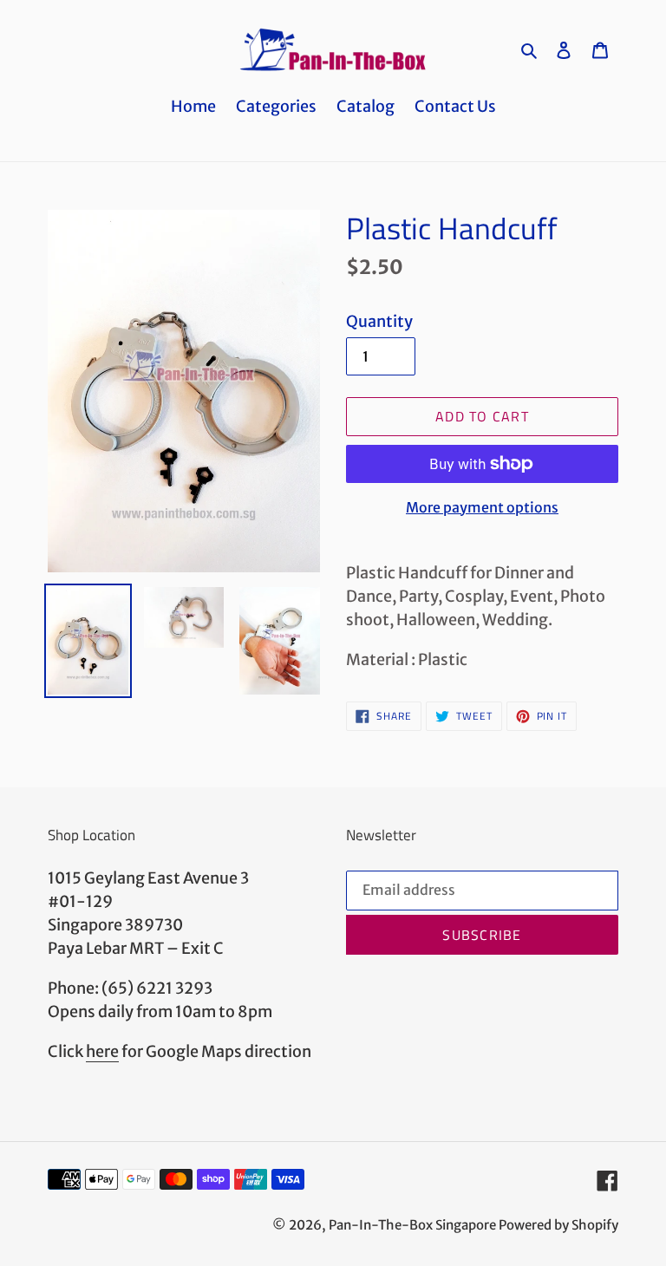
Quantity (379, 321)
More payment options (482, 507)
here (102, 1051)
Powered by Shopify (558, 1225)
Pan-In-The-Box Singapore (412, 1225)
